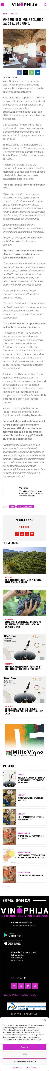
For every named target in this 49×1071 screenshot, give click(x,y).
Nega (24, 1054)
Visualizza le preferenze (24, 1061)
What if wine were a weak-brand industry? (30, 799)
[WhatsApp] (31, 72)
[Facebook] (19, 72)
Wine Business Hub (25, 506)
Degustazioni (24, 833)
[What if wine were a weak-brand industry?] (9, 798)
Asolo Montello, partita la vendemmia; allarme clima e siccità (23, 581)
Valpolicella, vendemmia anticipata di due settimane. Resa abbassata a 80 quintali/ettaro (23, 624)
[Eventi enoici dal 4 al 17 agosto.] (9, 874)
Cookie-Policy (28, 994)
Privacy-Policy (11, 994)
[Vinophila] (11, 491)
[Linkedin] (37, 72)
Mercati (9, 664)
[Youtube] (32, 534)
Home (5, 13)
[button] (45, 1020)
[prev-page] (4, 888)
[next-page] (8, 888)
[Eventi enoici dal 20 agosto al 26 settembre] (9, 836)
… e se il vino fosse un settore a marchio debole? (31, 818)
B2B (12, 506)
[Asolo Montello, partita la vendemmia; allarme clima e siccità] (24, 560)
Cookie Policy (17, 1067)
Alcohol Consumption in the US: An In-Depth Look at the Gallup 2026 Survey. (23, 668)
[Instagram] (22, 534)
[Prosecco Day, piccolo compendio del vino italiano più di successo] (9, 855)
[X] (25, 72)
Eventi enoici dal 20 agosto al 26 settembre (31, 837)
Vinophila (23, 487)
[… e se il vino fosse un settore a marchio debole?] (9, 817)
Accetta (24, 1047)
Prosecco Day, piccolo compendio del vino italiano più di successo (31, 856)
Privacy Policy (31, 1067)
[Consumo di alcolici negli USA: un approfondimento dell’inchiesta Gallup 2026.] (24, 689)
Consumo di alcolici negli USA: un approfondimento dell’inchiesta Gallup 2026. (24, 711)
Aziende (14, 13)
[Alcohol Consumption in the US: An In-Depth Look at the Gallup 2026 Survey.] (24, 647)
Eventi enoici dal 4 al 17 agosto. (31, 875)
